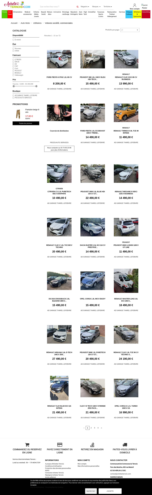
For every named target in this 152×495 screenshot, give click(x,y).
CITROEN (18, 59)
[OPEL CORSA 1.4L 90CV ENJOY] (93, 280)
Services (122, 12)
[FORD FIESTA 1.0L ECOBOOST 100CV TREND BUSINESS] (93, 112)
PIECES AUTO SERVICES (23, 98)
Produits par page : (112, 30)
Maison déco (49, 13)
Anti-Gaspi (10, 13)
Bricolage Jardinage (65, 13)
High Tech (85, 13)
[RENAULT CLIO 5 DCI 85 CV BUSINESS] (126, 58)
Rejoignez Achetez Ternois (54, 475)
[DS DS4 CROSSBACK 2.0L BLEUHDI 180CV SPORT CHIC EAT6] (59, 280)
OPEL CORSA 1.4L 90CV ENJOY (92, 299)
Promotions (20, 104)
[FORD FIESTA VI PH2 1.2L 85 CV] (59, 58)
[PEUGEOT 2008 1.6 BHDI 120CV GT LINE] (126, 226)
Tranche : (16, 84)
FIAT (16, 66)
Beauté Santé (43, 13)
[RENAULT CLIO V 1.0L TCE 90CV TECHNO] (59, 226)
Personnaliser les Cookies (54, 487)
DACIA (17, 62)
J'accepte (110, 491)
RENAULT (18, 73)
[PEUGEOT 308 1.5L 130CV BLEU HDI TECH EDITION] (93, 58)
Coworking (146, 12)
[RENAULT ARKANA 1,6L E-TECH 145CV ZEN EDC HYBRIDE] (59, 333)
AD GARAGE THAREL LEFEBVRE (26, 95)
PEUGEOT (18, 71)
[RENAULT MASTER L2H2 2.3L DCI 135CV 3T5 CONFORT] (126, 280)
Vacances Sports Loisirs (100, 14)
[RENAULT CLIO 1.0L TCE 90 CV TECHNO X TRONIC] (126, 333)
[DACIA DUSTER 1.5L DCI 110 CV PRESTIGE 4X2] (93, 226)
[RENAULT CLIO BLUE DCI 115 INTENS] (59, 387)
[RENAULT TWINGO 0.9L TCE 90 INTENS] (126, 112)
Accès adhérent (50, 477)
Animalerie (57, 12)
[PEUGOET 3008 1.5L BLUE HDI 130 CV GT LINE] (93, 172)
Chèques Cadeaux (129, 13)
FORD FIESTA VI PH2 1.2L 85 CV (59, 77)
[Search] (77, 7)
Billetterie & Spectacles (137, 14)
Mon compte (82, 464)
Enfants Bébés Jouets (36, 14)
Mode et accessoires (27, 13)
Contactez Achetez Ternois (54, 473)
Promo (4, 12)
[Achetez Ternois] (26, 5)
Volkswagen (19, 75)
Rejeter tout (91, 491)
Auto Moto (80, 13)
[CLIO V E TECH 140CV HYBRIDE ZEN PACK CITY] (93, 387)
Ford (16, 68)
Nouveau (18, 48)
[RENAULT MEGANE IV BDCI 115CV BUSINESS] (126, 172)
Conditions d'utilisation (53, 466)
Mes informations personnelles (88, 466)
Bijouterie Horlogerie (74, 13)
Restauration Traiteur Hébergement (112, 14)
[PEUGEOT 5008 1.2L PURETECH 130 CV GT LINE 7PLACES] (93, 333)
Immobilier (92, 12)
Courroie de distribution (59, 131)
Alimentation (17, 12)
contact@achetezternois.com (120, 474)
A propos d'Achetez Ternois (54, 464)
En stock (18, 40)
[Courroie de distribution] (59, 112)
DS (16, 64)
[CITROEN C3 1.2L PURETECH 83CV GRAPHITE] (59, 172)
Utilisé (17, 51)
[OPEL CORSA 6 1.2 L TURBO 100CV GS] (126, 387)
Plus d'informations (37, 487)
